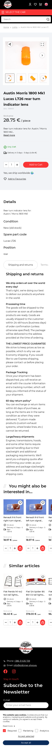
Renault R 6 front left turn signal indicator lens (35, 520)
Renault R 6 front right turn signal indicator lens (12, 520)
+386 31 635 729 (22, 661)
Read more (9, 135)
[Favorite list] (35, 4)
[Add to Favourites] (20, 502)
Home (6, 27)
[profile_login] (30, 4)
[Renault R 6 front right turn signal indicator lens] (13, 507)
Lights (14, 27)
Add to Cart (35, 164)
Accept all (26, 742)
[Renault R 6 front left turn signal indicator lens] (36, 507)
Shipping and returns (20, 264)
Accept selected (26, 736)
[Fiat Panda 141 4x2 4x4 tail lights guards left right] (13, 581)
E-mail (6, 700)
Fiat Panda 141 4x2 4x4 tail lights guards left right (12, 594)
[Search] (48, 19)
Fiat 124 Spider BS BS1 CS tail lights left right (35, 594)
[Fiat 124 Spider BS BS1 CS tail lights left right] (36, 581)
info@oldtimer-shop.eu (25, 665)
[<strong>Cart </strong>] (40, 4)
